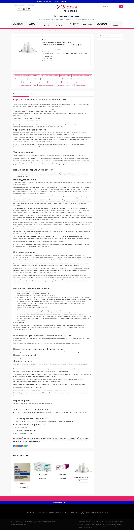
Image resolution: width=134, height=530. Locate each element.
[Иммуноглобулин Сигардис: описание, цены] (83, 468)
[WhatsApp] (25, 446)
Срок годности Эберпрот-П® (65, 85)
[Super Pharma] (67, 8)
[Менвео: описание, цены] (63, 467)
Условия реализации (80, 85)
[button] (19, 9)
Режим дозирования (20, 78)
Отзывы (33, 94)
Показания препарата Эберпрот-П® (81, 75)
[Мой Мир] (19, 446)
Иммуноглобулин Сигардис (87, 477)
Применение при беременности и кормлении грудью (76, 78)
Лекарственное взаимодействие (27, 85)
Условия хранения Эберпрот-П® (46, 85)
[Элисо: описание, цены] (22, 475)
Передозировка (79, 82)
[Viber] (22, 446)
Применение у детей (55, 82)
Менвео (62, 475)
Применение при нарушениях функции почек (35, 82)
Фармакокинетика (65, 75)
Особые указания (67, 82)
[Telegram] (27, 446)
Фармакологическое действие (50, 75)
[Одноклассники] (17, 446)
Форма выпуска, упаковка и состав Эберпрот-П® (27, 75)
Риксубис (42, 475)
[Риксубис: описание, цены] (42, 467)
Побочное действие (34, 78)
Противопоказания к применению (50, 78)
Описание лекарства (21, 94)
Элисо (22, 484)
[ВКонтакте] (14, 446)
